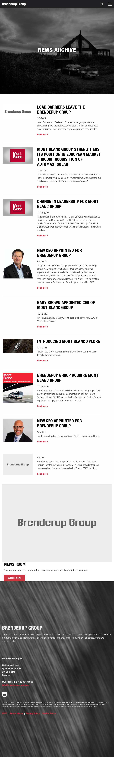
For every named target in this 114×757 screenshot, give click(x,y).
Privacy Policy (33, 713)
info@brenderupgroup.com (15, 685)
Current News (14, 578)
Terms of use (16, 713)
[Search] (102, 4)
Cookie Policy (49, 713)
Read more (42, 135)
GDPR (5, 713)
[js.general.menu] (110, 4)
